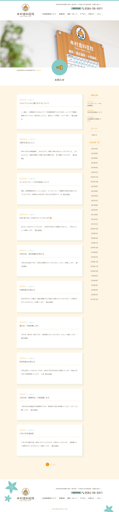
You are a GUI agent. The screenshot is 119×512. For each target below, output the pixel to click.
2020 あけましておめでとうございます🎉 (35, 218)
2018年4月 (94, 280)
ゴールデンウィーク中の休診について (34, 182)
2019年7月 (94, 257)
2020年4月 (94, 238)
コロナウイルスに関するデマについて (34, 103)
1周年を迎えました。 (27, 143)
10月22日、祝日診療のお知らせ (31, 254)
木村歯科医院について (49, 14)
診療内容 (62, 14)
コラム (99, 14)
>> (54, 464)
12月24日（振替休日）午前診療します (34, 398)
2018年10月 (94, 271)
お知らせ (91, 14)
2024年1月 (94, 172)
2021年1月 (94, 224)
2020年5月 (94, 233)
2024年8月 (94, 158)
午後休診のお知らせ (27, 290)
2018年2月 (94, 290)
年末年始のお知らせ (27, 362)
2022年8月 (94, 205)
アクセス (83, 14)
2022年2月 (94, 210)
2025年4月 (94, 149)
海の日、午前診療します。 (29, 326)
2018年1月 (94, 295)
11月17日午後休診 (26, 434)
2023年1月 (94, 200)
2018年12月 (94, 262)
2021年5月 (94, 219)
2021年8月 (94, 215)
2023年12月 (94, 177)
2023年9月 (94, 186)
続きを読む (66, 194)
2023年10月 (94, 182)
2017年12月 (94, 299)
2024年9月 (94, 153)
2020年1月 (94, 243)
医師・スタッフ (72, 14)
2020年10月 (94, 229)
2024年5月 (94, 163)
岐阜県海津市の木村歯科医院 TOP (26, 70)
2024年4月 (94, 167)
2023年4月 (94, 196)
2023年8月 (94, 191)
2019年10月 (94, 247)
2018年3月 (94, 285)
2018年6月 (94, 276)
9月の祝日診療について (94, 112)
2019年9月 (94, 252)
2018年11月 (94, 266)
